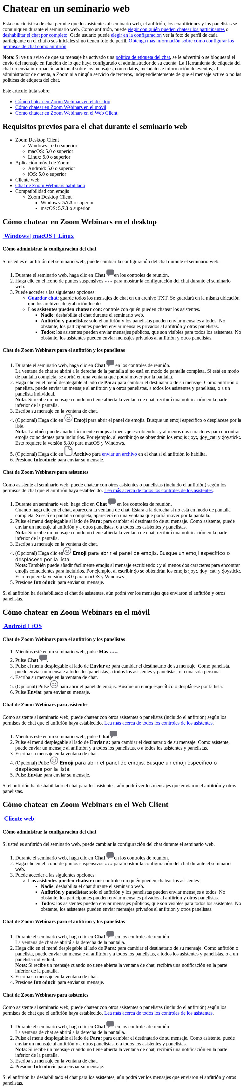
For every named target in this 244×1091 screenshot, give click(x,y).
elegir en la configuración (136, 35)
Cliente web (18, 818)
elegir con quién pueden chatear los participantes (176, 29)
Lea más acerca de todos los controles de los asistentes (158, 490)
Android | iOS (22, 626)
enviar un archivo (119, 454)
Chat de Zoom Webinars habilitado (50, 185)
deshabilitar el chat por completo (35, 35)
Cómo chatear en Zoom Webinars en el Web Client (66, 113)
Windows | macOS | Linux (38, 235)
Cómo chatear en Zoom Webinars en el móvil (60, 107)
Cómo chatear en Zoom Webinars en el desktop (62, 101)
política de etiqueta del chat (143, 57)
